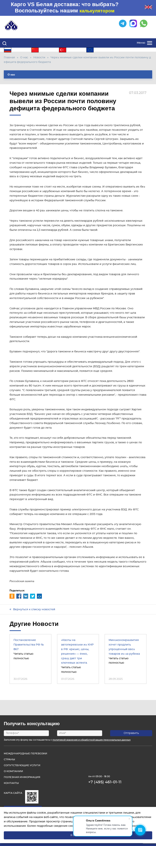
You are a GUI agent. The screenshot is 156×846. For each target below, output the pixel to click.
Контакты (11, 783)
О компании (13, 771)
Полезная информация (22, 777)
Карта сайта (13, 793)
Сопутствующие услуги (22, 765)
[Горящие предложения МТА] (13, 800)
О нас (24, 57)
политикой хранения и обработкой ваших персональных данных (92, 740)
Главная (9, 57)
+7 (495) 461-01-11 (104, 782)
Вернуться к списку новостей (34, 609)
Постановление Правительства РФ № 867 (29, 645)
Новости (39, 57)
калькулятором (97, 10)
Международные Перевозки (25, 753)
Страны (9, 759)
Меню (141, 43)
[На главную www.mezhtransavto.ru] (11, 26)
